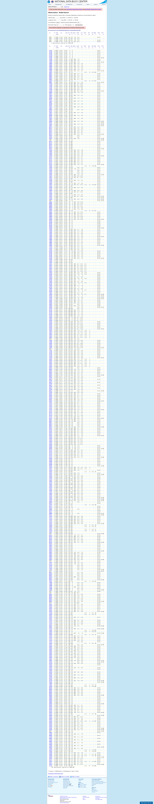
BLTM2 (50, 308)
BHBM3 (50, 732)
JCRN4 (50, 59)
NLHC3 (50, 503)
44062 (50, 330)
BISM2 (50, 321)
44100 (50, 613)
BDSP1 (50, 93)
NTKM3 (50, 718)
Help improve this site (146, 803)
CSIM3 (50, 734)
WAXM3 (50, 715)
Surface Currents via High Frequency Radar (99, 782)
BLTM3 (50, 663)
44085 (50, 630)
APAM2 (50, 300)
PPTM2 (50, 378)
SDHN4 (50, 180)
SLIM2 (50, 350)
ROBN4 (50, 212)
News (88, 4)
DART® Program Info (66, 781)
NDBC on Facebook (53, 776)
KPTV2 (50, 450)
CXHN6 (50, 582)
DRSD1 (50, 135)
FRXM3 (50, 666)
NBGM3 (50, 688)
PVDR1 (50, 647)
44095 (50, 713)
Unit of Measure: (52, 22)
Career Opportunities (98, 799)
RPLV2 (50, 411)
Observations (58, 4)
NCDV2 (50, 428)
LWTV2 (50, 402)
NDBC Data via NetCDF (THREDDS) (97, 781)
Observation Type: (52, 25)
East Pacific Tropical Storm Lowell (93, 9)
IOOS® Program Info (66, 782)
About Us (93, 788)
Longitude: (50, 20)
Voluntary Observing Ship (67, 783)
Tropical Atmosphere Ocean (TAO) (97, 783)
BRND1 (50, 73)
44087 (50, 504)
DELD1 (50, 157)
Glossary (84, 799)
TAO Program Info (66, 780)
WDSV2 (50, 535)
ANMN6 (50, 502)
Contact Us (93, 792)
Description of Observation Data (55, 773)
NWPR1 (50, 594)
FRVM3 (50, 664)
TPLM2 (50, 298)
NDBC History (94, 789)
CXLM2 (50, 246)
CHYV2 (50, 516)
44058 (50, 437)
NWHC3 (50, 419)
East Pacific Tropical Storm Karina (74, 9)
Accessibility (97, 798)
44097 (50, 581)
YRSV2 (50, 470)
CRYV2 (50, 562)
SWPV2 (50, 543)
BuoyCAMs (50, 784)
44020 (50, 716)
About (103, 4)
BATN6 (50, 220)
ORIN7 (50, 705)
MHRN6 (50, 202)
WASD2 (50, 393)
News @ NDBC (81, 783)
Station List (66, 6)
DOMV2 (50, 552)
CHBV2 (50, 476)
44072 (50, 467)
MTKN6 (50, 458)
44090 (50, 750)
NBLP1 (50, 127)
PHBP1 (50, 96)
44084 (50, 166)
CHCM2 (50, 167)
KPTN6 (50, 251)
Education (79, 4)
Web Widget (50, 786)
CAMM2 (50, 238)
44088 (50, 525)
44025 (50, 210)
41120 (50, 765)
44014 (50, 527)
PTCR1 (50, 617)
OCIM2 (50, 179)
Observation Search (51, 781)
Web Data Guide (66, 784)
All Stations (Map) (51, 780)
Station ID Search (52, 6)
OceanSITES (94, 784)
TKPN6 (50, 477)
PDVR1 (50, 604)
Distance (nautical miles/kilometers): (69, 22)
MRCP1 (50, 141)
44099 (50, 471)
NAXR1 (50, 626)
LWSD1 (50, 95)
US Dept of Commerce (63, 796)
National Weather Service (64, 798)
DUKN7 (50, 646)
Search (95, 4)
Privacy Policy (97, 796)
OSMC (93, 785)
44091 (50, 72)
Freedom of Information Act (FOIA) (101, 797)
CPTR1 (50, 636)
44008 (50, 752)
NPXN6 (50, 445)
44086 (50, 685)
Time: (66, 25)
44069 (50, 317)
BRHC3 (50, 376)
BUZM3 (50, 633)
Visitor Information (95, 790)
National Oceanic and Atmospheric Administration (68, 797)
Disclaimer (84, 796)
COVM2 (50, 340)
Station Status (65, 786)
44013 (50, 758)
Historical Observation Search (53, 782)
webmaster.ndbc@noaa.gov (64, 802)
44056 (50, 634)
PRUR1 (50, 615)
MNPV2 (50, 572)
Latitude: (50, 17)
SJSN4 (50, 83)
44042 (50, 359)
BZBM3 (50, 696)
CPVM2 (50, 259)
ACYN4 (50, 50)
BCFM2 (50, 275)
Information (69, 4)
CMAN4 (50, 63)
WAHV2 (50, 367)
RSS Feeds (49, 785)
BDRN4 (50, 92)
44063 (50, 264)
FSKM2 (50, 277)
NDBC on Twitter (75, 776)
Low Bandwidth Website (96, 780)
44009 (50, 150)
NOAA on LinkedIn (65, 776)
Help (83, 798)
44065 (50, 176)
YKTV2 (50, 478)
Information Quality (86, 797)
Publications (65, 787)
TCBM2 (50, 229)
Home (49, 4)
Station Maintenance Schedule (68, 785)
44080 (50, 272)
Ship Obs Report (50, 783)
